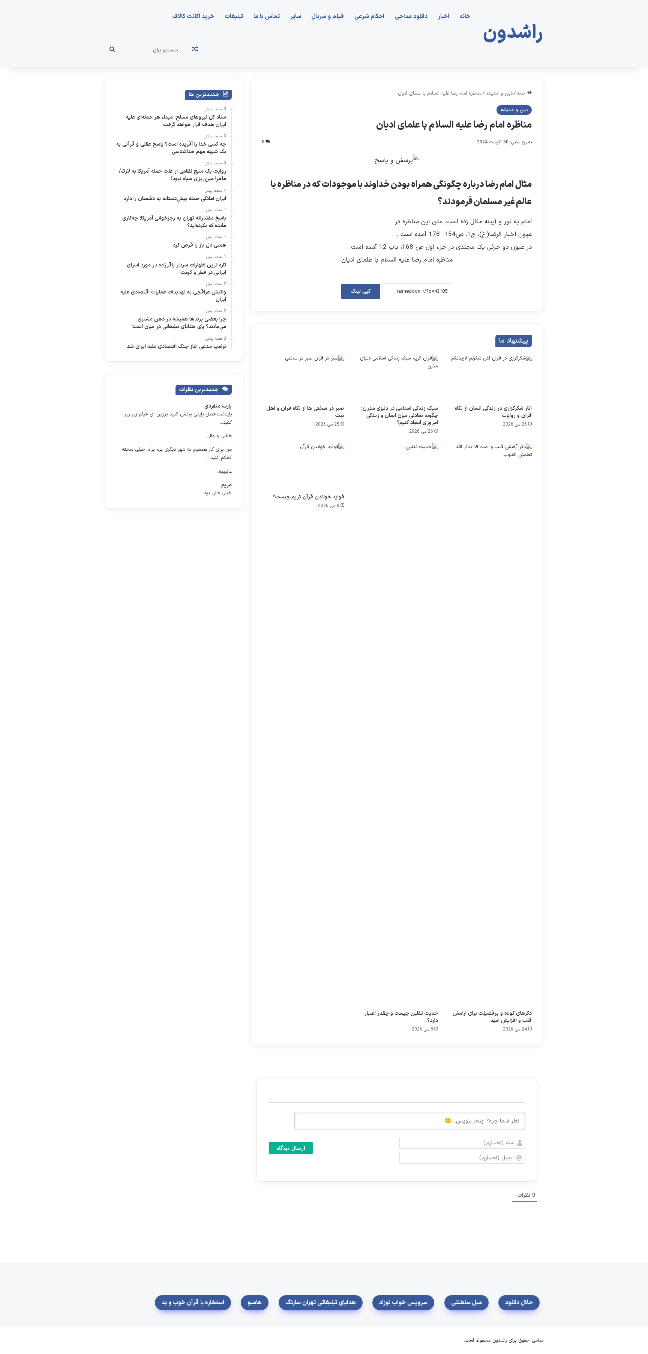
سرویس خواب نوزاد (403, 1302)
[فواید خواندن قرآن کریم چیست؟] (303, 466)
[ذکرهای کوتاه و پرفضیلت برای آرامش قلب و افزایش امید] (490, 724)
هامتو (255, 1302)
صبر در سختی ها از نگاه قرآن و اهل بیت (305, 412)
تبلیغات (234, 16)
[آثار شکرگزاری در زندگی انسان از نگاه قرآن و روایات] (490, 378)
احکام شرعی (369, 16)
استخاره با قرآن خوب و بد (193, 1302)
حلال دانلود (519, 1302)
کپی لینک (360, 291)
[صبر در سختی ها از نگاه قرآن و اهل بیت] (303, 378)
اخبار (443, 16)
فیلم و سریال (328, 16)
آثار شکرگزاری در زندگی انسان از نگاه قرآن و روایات (493, 412)
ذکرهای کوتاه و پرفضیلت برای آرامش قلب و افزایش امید (492, 1017)
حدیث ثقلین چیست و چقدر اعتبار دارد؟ (401, 1017)
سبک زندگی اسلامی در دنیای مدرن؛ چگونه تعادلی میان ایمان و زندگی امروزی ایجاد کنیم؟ (399, 416)
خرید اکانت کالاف (193, 16)
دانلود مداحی (411, 16)
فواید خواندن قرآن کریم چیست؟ (308, 497)
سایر (295, 16)
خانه (465, 16)
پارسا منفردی (218, 406)
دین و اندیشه (499, 93)
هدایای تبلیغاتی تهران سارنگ (320, 1302)
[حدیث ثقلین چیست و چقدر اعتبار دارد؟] (397, 724)
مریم (226, 485)
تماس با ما (267, 16)
